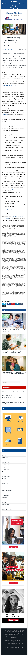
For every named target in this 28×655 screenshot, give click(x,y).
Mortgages (4, 499)
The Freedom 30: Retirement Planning (10, 400)
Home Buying (5, 483)
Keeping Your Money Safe (7, 490)
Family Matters (5, 467)
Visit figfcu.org (14, 8)
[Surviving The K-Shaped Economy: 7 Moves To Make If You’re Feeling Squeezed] (14, 342)
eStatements (9, 209)
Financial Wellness (22, 49)
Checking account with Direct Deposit (11, 125)
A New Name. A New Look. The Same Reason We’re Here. (14, 3)
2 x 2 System (4, 455)
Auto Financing (5, 457)
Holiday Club (5, 114)
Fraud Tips (4, 478)
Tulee (10, 148)
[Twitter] (13, 6)
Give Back (4, 481)
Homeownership (5, 485)
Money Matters (5, 495)
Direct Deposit (10, 204)
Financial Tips (5, 474)
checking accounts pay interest (9, 85)
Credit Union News (6, 462)
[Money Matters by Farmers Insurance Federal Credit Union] (14, 18)
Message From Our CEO (7, 492)
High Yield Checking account (13, 180)
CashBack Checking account (10, 189)
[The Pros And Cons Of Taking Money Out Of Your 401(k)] (14, 321)
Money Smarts (5, 497)
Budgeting (4, 460)
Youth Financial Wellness (7, 509)
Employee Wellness (6, 464)
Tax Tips (4, 502)
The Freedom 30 (5, 504)
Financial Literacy (5, 471)
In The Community (6, 488)
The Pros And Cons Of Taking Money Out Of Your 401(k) (13, 397)
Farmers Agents (5, 469)
